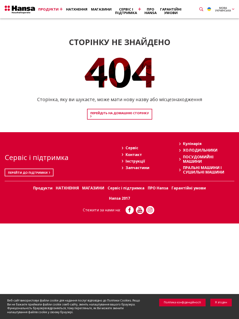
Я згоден (221, 302)
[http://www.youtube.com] (140, 210)
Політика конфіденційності (182, 302)
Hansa (20, 10)
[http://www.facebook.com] (130, 210)
